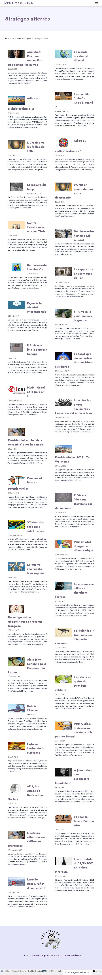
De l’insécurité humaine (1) (37, 267)
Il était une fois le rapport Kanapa (37, 349)
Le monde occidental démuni (81, 56)
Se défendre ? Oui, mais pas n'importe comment (74, 636)
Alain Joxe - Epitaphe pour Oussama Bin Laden (27, 665)
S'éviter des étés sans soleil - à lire (35, 526)
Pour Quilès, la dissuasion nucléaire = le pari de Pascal (74, 730)
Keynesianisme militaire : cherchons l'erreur (74, 590)
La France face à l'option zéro (84, 821)
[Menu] (96, 3)
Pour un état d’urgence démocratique (83, 546)
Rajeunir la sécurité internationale (36, 307)
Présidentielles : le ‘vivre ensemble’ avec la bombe (25, 442)
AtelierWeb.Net (73, 955)
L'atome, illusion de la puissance (35, 748)
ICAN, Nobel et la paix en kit (36, 391)
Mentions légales (40, 955)
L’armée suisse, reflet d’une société (36, 883)
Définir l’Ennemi (33, 708)
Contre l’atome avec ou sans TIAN (36, 227)
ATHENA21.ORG (18, 3)
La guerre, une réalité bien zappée (35, 568)
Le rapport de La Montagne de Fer (83, 273)
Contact (25, 955)
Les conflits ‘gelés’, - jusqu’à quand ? (74, 100)
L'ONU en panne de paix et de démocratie (74, 191)
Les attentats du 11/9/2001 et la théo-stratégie (74, 865)
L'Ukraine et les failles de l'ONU (35, 146)
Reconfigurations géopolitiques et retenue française (25, 621)
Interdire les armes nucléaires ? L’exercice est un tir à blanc (74, 406)
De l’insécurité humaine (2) (84, 233)
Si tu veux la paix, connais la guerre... (83, 315)
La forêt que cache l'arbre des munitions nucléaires (74, 360)
